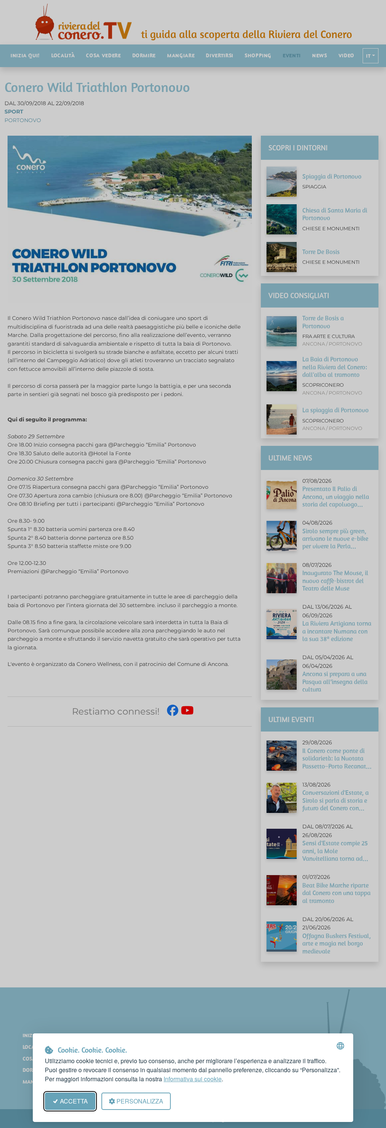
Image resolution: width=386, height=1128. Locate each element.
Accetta (74, 1101)
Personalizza (139, 1101)
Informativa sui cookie (193, 1078)
